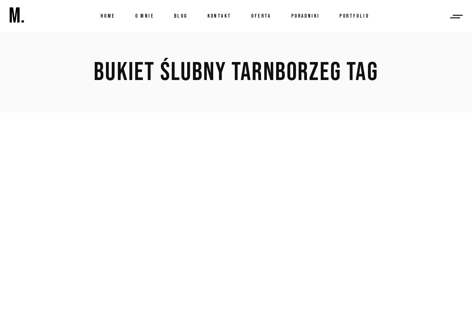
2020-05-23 (49, 228)
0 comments (127, 258)
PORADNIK (81, 228)
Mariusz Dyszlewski (127, 228)
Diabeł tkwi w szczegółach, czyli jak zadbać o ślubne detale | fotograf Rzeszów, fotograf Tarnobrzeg (220, 192)
